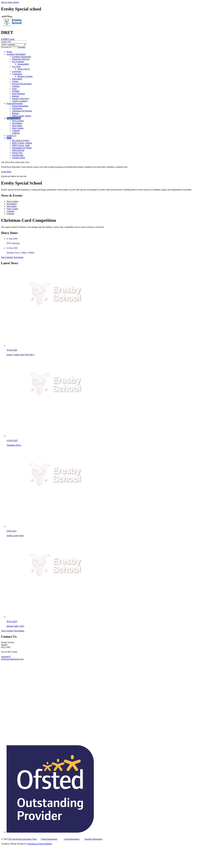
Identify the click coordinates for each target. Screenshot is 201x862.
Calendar (16, 130)
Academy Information (16, 54)
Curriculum (17, 74)
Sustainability (23, 64)
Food (14, 88)
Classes (15, 81)
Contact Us (11, 135)
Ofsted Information (49, 839)
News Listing (18, 121)
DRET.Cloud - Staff (21, 145)
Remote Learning (25, 76)
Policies (15, 113)
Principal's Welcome (21, 59)
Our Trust (16, 66)
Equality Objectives (20, 98)
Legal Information (71, 839)
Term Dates (17, 125)
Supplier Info (17, 155)
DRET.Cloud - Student (22, 143)
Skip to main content (10, 2)
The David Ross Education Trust (22, 839)
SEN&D (16, 91)
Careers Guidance (19, 101)
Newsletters (17, 123)
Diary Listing (18, 128)
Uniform (15, 86)
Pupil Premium (18, 93)
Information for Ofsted (21, 148)
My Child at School (20, 140)
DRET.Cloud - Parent (21, 116)
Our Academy (18, 61)
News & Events (14, 118)
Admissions (17, 108)
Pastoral (15, 96)
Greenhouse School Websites (39, 844)
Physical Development (21, 84)
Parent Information (15, 103)
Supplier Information (93, 839)
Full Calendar (7, 257)
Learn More (6, 171)
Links (9, 138)
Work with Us (24, 69)
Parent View (17, 153)
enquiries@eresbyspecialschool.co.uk (12, 657)
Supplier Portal (18, 157)
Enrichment (17, 79)
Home (9, 52)
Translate (21, 47)
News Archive (7, 631)
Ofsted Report (18, 150)
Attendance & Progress (22, 111)
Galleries (16, 133)
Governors (16, 71)
